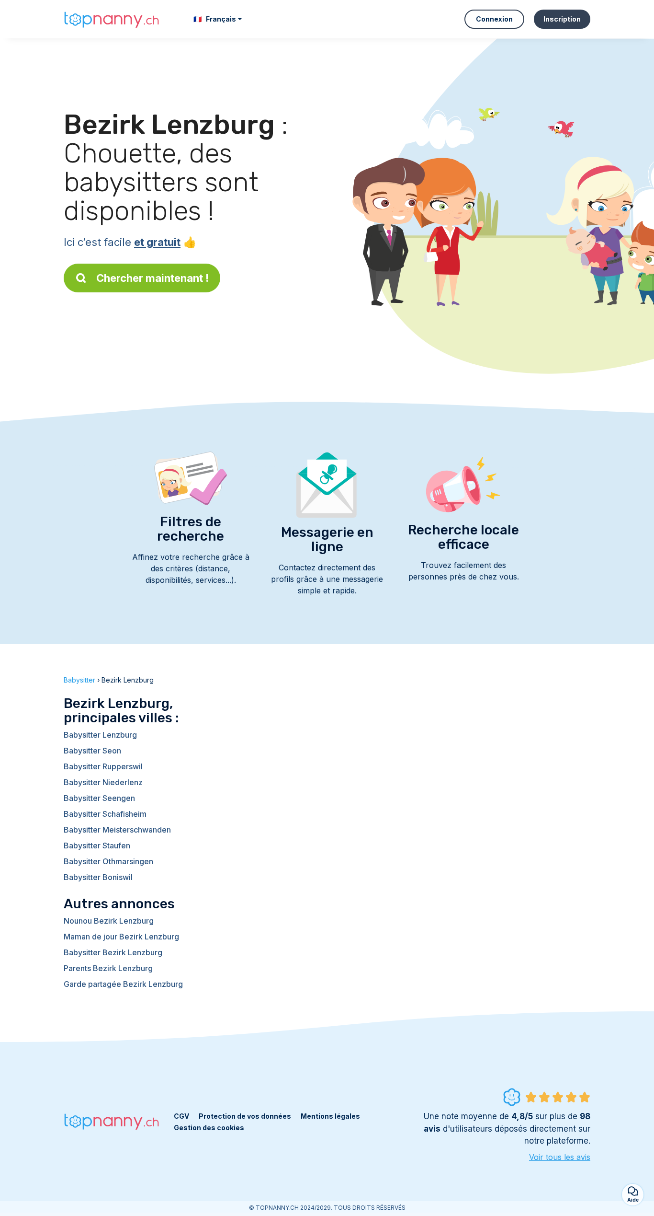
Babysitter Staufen (97, 845)
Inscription (562, 19)
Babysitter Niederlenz (103, 782)
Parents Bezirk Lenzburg (108, 968)
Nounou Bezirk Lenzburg (109, 921)
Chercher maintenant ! (152, 278)
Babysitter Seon (92, 750)
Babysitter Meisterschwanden (117, 829)
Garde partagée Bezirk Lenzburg (123, 984)
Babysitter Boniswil (98, 877)
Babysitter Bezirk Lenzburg (113, 952)
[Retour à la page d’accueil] (111, 19)
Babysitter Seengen (99, 798)
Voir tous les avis (559, 1157)
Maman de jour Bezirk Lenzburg (121, 936)
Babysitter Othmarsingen (108, 861)
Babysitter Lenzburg (100, 735)
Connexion (494, 19)
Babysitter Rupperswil (103, 766)
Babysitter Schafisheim (105, 814)
